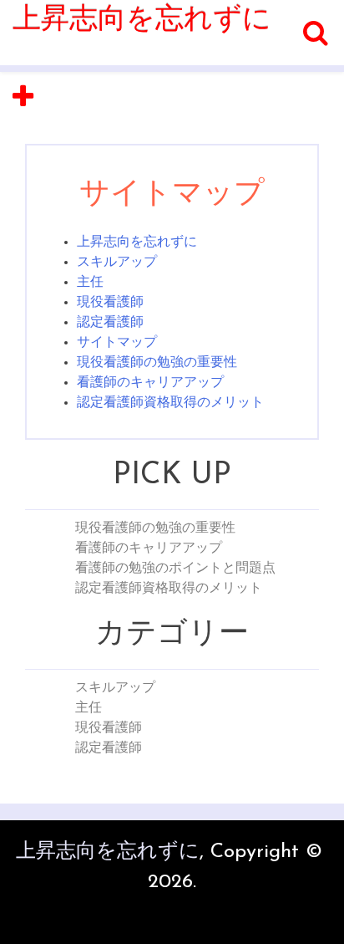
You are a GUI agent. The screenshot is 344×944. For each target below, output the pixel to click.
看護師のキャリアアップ (150, 383)
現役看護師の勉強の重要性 (157, 363)
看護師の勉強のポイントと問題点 (175, 568)
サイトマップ (117, 343)
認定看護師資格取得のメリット (170, 403)
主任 (90, 282)
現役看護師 (110, 302)
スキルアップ (117, 262)
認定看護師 (110, 322)
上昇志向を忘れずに (142, 20)
